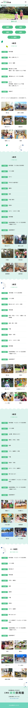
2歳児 (7, 32)
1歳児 (20, 27)
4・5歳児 (14, 37)
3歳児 (20, 32)
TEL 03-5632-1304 (14, 698)
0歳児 (7, 27)
